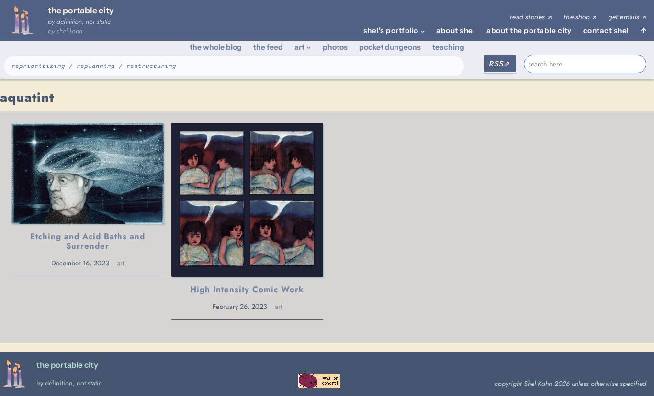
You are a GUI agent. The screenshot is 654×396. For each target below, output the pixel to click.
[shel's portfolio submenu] (422, 31)
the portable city (80, 10)
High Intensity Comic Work (247, 289)
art (120, 263)
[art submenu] (308, 47)
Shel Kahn (69, 31)
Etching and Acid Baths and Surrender (87, 241)
